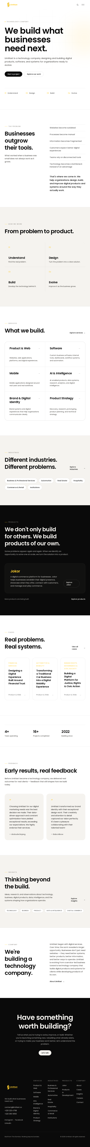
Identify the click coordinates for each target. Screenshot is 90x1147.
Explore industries (77, 468)
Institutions (35, 487)
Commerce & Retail (15, 487)
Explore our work (34, 74)
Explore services (77, 333)
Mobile (36, 1097)
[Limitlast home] (16, 1087)
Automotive (46, 480)
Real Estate (62, 480)
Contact (80, 1102)
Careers (80, 1098)
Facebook (19, 1120)
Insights (80, 1094)
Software (37, 1092)
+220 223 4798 (11, 1110)
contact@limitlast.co (13, 1107)
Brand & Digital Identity (36, 1111)
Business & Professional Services (21, 480)
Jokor (64, 1085)
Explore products (78, 599)
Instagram (9, 1120)
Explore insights (78, 899)
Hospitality (78, 480)
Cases (79, 1089)
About (79, 1085)
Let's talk (45, 1053)
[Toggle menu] (83, 4)
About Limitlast (57, 981)
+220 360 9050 (11, 1114)
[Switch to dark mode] (77, 5)
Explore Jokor (69, 583)
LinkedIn (8, 1123)
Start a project (13, 74)
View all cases (78, 647)
